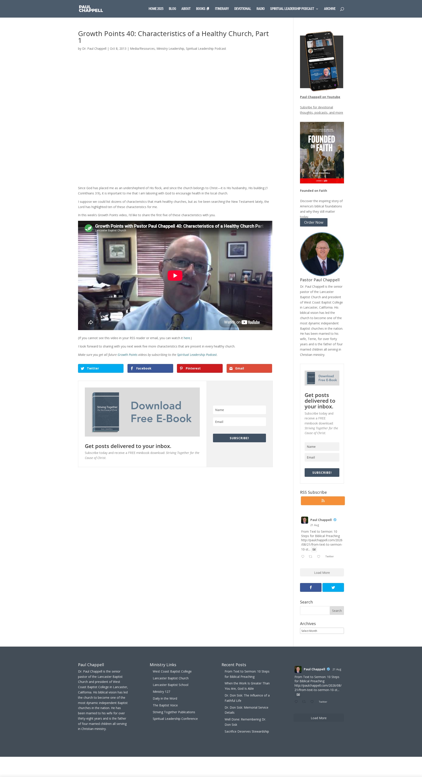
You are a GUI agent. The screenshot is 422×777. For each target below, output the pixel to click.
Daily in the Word (165, 698)
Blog (172, 9)
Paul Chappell (321, 520)
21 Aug (314, 525)
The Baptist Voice (165, 705)
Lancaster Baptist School (170, 685)
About (186, 9)
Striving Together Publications (174, 712)
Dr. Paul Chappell (94, 48)
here (187, 338)
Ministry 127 (161, 691)
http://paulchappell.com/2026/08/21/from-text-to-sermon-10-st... (321, 544)
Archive (329, 9)
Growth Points (127, 355)
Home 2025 (156, 9)
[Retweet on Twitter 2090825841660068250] (312, 557)
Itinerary (222, 9)
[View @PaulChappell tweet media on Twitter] (314, 549)
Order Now (313, 222)
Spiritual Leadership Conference (175, 719)
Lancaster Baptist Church (171, 678)
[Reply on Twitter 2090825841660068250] (303, 557)
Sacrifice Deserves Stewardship (247, 731)
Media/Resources (142, 48)
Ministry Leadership (170, 48)
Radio (260, 9)
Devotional (242, 9)
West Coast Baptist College (172, 671)
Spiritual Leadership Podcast (292, 9)
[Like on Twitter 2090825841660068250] (320, 557)
